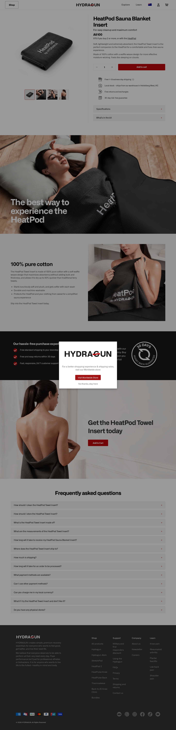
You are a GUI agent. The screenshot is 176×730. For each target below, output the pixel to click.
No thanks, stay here (88, 384)
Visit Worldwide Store (88, 377)
